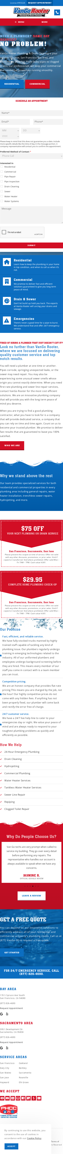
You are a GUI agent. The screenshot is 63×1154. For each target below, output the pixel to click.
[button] (12, 84)
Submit (31, 245)
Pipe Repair (10, 176)
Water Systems (11, 201)
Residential (9, 166)
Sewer (7, 191)
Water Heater (10, 196)
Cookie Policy (34, 1138)
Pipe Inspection (11, 181)
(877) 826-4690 (31, 974)
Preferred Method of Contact (15, 151)
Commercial (10, 171)
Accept (11, 1146)
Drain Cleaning (11, 186)
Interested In (6, 163)
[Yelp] (7, 1014)
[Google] (1, 1014)
